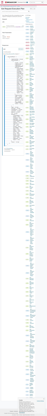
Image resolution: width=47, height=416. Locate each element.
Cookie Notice (22, 412)
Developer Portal (22, 2)
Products (11, 411)
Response (27, 20)
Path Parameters (29, 19)
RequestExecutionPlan (10, 53)
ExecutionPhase (10, 148)
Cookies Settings (40, 400)
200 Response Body (30, 22)
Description (28, 17)
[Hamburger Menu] (2, 1)
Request (27, 18)
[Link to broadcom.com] (11, 2)
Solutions (16, 411)
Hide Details (21, 49)
